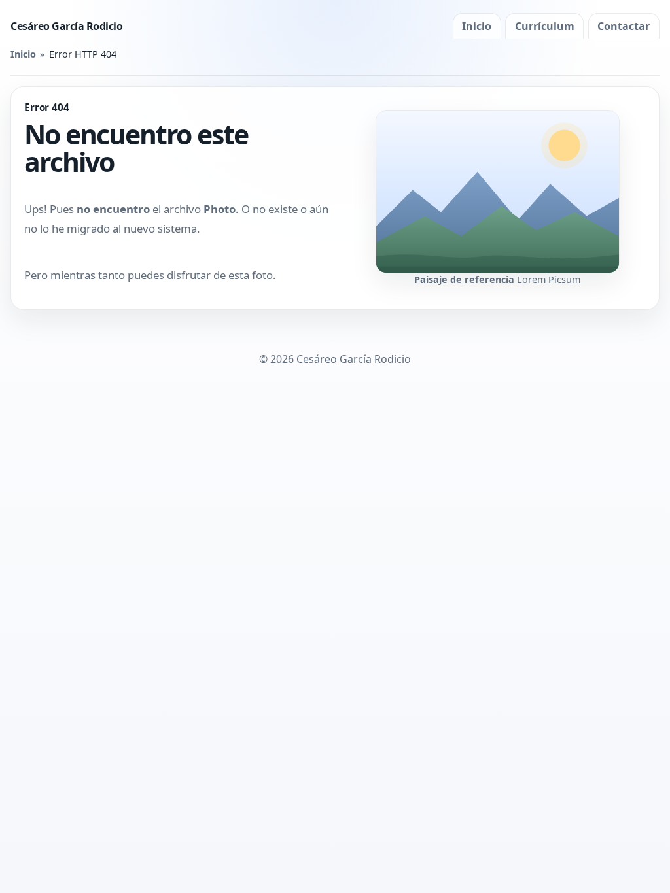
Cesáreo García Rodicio (66, 26)
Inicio (476, 26)
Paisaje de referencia (464, 279)
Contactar (623, 26)
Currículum (544, 26)
